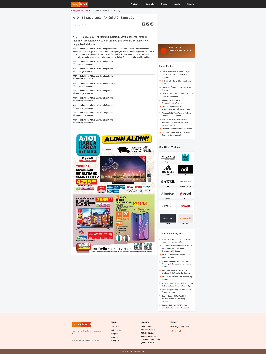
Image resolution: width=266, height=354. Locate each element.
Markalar (177, 4)
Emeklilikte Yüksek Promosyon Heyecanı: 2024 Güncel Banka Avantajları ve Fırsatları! (177, 74)
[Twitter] (180, 331)
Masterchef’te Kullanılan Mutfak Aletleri (177, 129)
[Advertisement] (176, 28)
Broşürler (164, 4)
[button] (143, 24)
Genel (84, 11)
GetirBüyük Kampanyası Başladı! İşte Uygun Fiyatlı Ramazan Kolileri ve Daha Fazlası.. (176, 264)
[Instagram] (171, 331)
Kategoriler (190, 4)
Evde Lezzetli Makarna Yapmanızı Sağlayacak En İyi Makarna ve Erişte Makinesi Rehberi (175, 122)
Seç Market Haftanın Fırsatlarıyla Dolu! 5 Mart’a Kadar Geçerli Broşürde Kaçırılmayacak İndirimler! (177, 248)
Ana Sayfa (134, 4)
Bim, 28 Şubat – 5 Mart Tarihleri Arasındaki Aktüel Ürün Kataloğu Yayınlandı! (174, 298)
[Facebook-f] (176, 331)
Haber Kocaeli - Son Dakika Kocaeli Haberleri (86, 340)
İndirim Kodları (150, 4)
